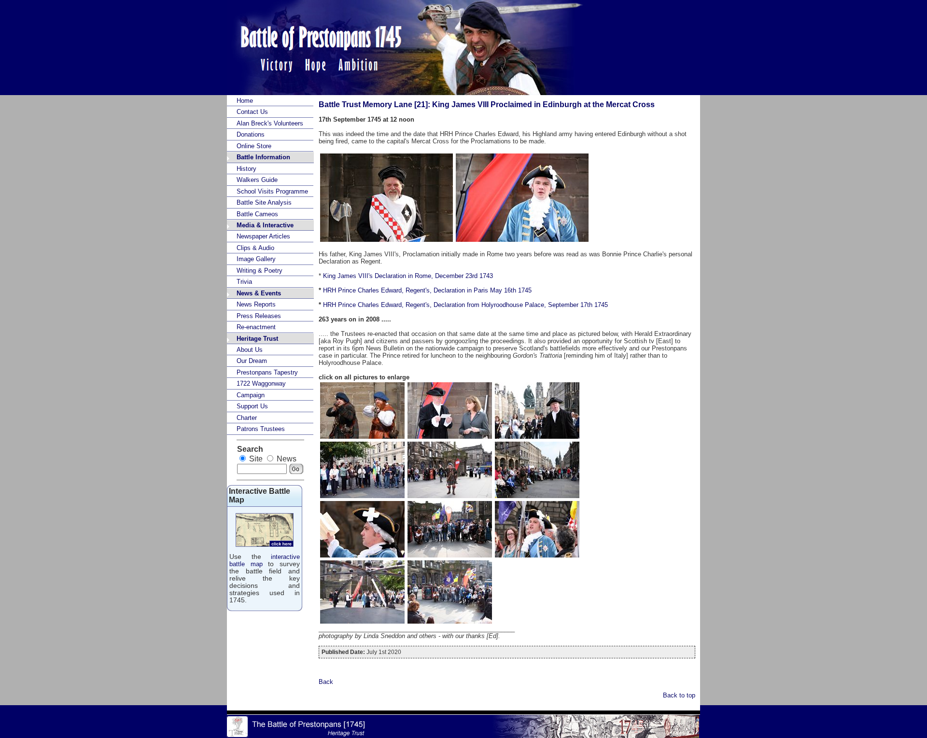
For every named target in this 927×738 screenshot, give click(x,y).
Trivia (244, 281)
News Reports (256, 304)
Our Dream (252, 360)
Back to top (679, 695)
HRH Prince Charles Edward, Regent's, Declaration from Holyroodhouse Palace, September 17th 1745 (465, 304)
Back (326, 681)
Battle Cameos (257, 214)
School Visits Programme (272, 191)
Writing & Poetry (259, 270)
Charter (247, 417)
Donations (251, 134)
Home (245, 100)
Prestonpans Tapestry (267, 372)
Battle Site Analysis (264, 202)
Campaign (251, 395)
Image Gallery (256, 259)
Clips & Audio (255, 247)
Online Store (254, 146)
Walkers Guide (257, 179)
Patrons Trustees (261, 428)
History (246, 168)
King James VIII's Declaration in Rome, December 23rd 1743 (408, 275)
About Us (250, 349)
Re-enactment (256, 327)
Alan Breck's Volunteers (270, 123)
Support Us (252, 406)
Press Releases (259, 316)
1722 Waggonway (261, 383)
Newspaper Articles (263, 236)
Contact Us (252, 111)
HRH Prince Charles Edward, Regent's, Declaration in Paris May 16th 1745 (427, 290)
